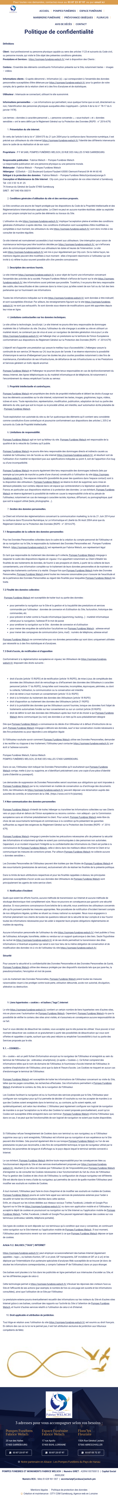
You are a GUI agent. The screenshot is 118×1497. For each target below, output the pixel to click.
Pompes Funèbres (64, 10)
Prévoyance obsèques (78, 17)
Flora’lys (102, 17)
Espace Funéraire (91, 10)
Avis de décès (63, 24)
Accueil (44, 10)
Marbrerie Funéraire (46, 17)
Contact (81, 24)
